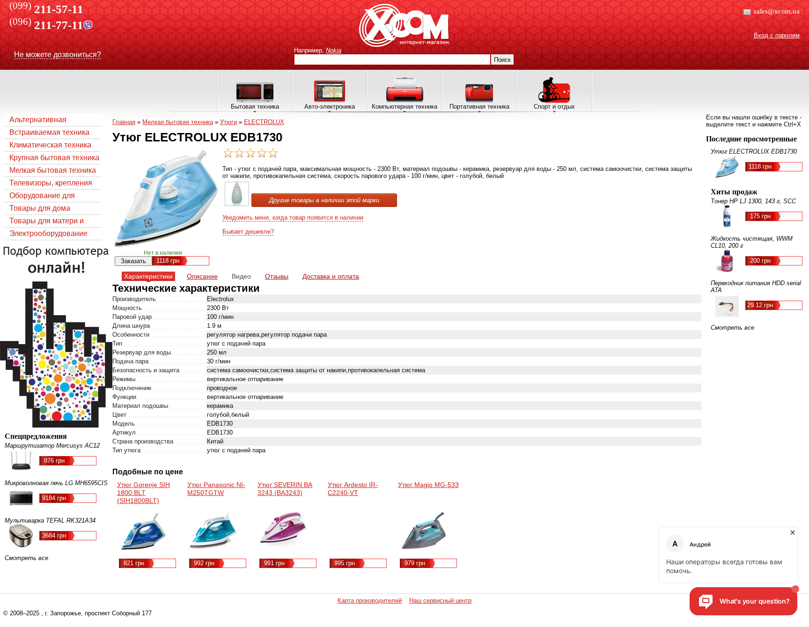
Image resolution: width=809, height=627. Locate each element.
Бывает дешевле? (248, 231)
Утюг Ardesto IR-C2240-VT (353, 488)
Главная (123, 121)
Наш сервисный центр (440, 600)
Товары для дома (39, 208)
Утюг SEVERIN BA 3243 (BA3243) (284, 488)
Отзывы (276, 276)
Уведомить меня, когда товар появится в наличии (292, 217)
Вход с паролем (777, 35)
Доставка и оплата (330, 276)
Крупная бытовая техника (54, 158)
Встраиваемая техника (49, 132)
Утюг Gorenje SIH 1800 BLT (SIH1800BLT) (143, 492)
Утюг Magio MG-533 (428, 484)
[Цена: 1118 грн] (237, 203)
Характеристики (148, 276)
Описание (202, 276)
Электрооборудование (48, 233)
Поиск (502, 59)
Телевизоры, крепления (50, 183)
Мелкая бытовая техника (52, 170)
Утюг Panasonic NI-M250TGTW (216, 488)
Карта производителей (370, 600)
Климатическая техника (50, 145)
